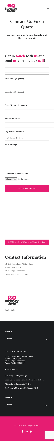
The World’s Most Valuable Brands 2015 (21, 388)
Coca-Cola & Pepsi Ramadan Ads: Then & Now (24, 380)
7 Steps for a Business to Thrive (18, 384)
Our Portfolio (10, 310)
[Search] (27, 338)
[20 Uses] (11, 8)
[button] (48, 8)
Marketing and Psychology (16, 376)
